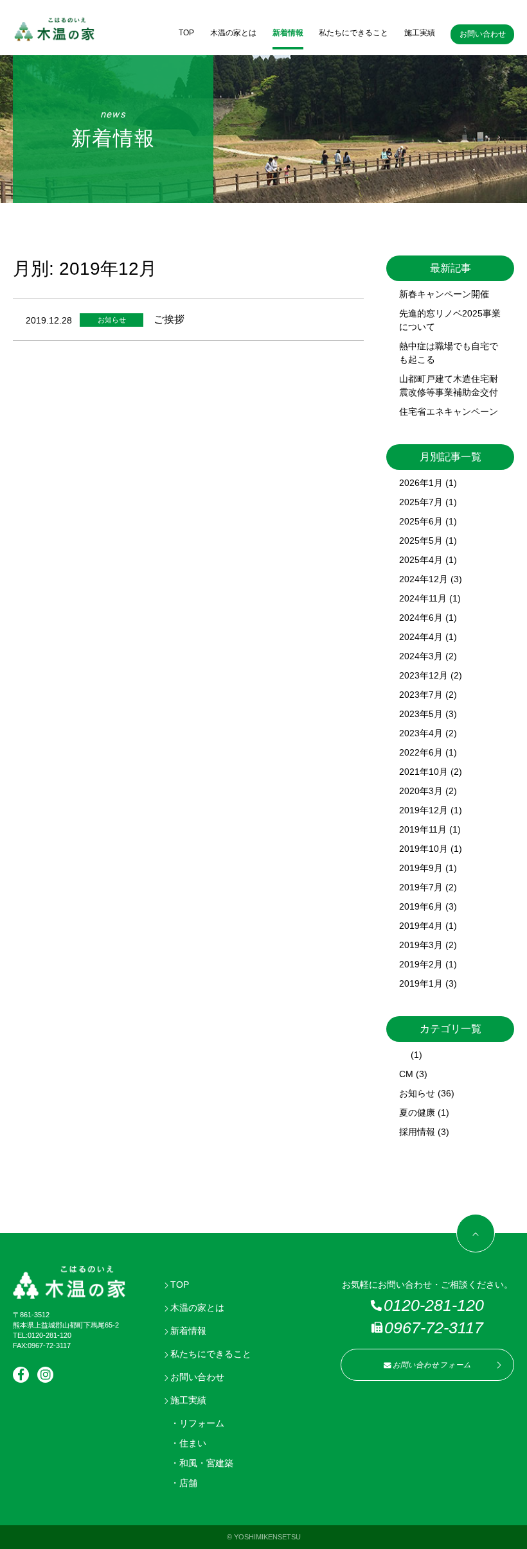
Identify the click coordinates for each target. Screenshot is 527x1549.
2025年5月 (421, 540)
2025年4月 (421, 560)
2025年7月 (421, 502)
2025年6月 (421, 521)
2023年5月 (421, 714)
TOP (186, 32)
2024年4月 (421, 637)
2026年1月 (421, 483)
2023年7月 (421, 694)
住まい (192, 1443)
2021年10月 (423, 771)
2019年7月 (421, 887)
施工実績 (419, 32)
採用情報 (417, 1132)
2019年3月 (421, 945)
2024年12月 (423, 579)
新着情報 (287, 32)
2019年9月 (421, 868)
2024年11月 (423, 598)
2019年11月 (423, 829)
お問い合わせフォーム (432, 1365)
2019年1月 (421, 983)
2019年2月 (421, 964)
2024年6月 (421, 617)
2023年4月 (421, 733)
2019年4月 (421, 926)
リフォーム (201, 1423)
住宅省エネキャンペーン (448, 411)
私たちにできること (353, 32)
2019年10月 (423, 849)
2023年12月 (423, 675)
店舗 (188, 1483)
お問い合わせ (483, 34)
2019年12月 (423, 810)
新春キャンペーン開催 (444, 294)
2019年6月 (421, 906)
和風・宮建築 (206, 1463)
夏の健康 (417, 1112)
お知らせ (417, 1093)
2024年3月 (421, 656)
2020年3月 (421, 791)
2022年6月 (421, 752)
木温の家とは (233, 32)
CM (406, 1074)
